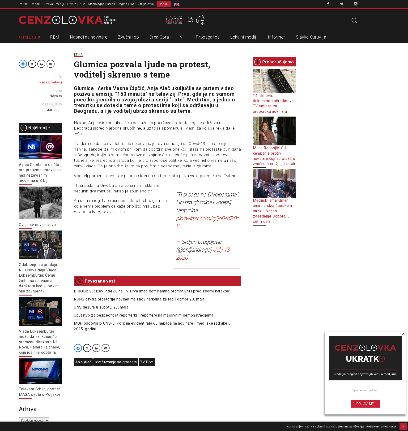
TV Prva (147, 362)
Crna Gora (159, 37)
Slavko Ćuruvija (311, 37)
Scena (111, 4)
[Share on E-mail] (51, 64)
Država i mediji (53, 4)
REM (54, 37)
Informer (276, 37)
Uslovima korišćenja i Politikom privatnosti (366, 426)
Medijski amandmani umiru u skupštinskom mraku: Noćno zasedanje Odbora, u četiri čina (272, 211)
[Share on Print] (41, 64)
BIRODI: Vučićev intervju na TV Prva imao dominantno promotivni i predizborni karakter (152, 291)
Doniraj (164, 4)
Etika (82, 4)
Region (122, 4)
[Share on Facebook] (23, 64)
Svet (133, 4)
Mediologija (96, 4)
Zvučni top (128, 37)
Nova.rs (56, 96)
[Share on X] (32, 64)
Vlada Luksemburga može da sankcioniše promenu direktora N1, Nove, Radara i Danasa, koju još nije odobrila (39, 342)
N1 (182, 37)
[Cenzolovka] (67, 20)
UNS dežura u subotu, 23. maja (101, 307)
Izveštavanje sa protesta (116, 362)
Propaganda (208, 37)
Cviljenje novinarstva (37, 224)
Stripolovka (146, 4)
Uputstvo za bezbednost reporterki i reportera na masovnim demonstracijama (143, 315)
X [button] (403, 426)
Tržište (71, 4)
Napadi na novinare (89, 37)
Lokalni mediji (244, 37)
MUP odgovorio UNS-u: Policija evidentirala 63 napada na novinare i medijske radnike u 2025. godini (152, 326)
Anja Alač (83, 362)
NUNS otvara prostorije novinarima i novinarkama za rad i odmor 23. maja (139, 299)
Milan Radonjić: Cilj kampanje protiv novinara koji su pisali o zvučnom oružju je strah (274, 156)
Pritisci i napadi (30, 4)
